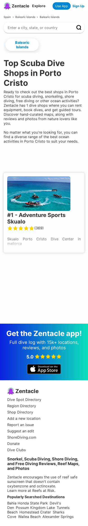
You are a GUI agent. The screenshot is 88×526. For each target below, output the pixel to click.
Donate (13, 443)
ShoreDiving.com (21, 437)
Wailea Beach (29, 516)
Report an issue (20, 424)
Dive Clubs (16, 450)
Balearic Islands (22, 44)
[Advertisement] (44, 157)
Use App (61, 6)
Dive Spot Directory (24, 399)
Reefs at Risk (43, 490)
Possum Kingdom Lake (35, 507)
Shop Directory (20, 412)
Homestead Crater (35, 512)
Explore (39, 6)
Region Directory (21, 406)
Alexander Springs (58, 516)
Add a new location (23, 418)
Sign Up (78, 6)
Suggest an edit (20, 431)
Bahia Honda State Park (27, 503)
